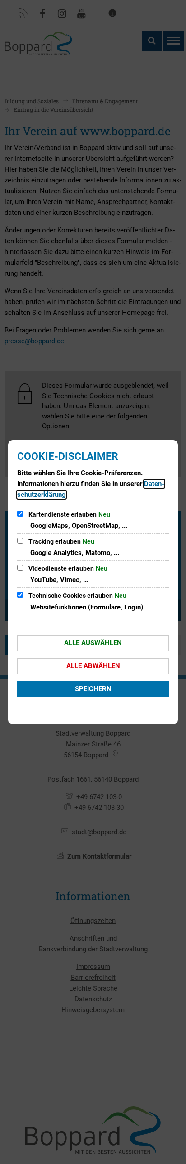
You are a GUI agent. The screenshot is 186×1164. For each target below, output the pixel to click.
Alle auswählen (93, 643)
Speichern (93, 689)
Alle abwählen (93, 666)
